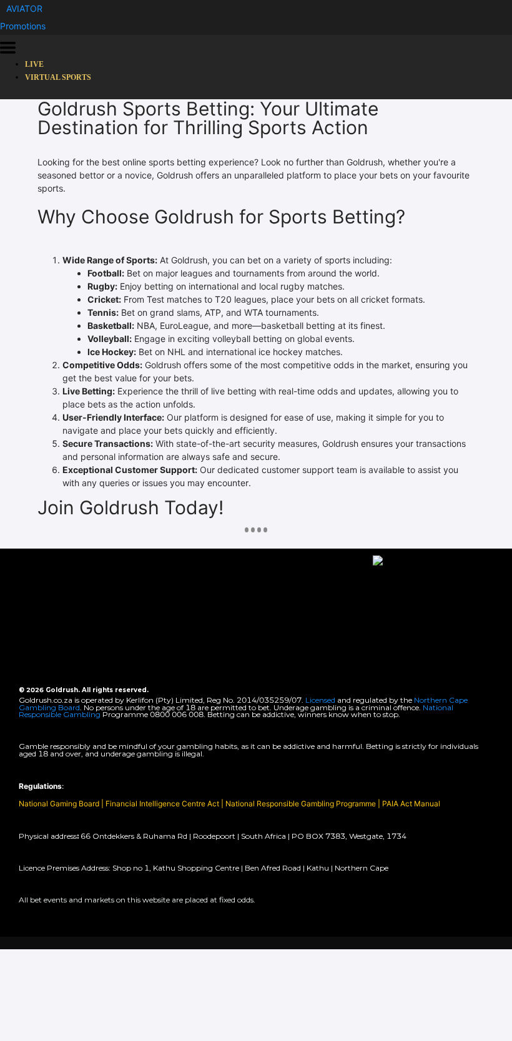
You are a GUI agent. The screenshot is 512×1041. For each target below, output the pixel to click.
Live (34, 64)
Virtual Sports (58, 77)
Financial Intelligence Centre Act (163, 803)
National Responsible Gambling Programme (300, 803)
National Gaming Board (60, 803)
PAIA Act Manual (411, 803)
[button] (24, 8)
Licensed (321, 700)
